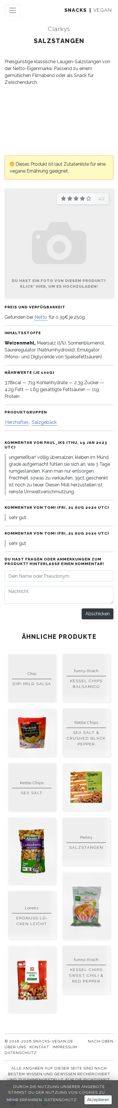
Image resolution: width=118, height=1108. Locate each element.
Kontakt (39, 1047)
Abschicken (97, 613)
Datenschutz (60, 1099)
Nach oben (100, 1041)
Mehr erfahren (24, 1099)
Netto (41, 317)
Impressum (65, 1047)
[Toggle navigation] (13, 10)
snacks (75, 10)
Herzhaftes (17, 422)
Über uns (15, 1047)
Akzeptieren (98, 1099)
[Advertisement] (59, 120)
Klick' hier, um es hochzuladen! (59, 286)
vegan (102, 10)
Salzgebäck (44, 422)
